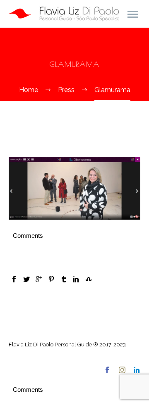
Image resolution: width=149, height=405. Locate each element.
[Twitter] (26, 279)
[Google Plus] (39, 279)
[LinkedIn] (76, 279)
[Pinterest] (51, 279)
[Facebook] (14, 279)
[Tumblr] (63, 279)
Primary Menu (132, 14)
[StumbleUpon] (88, 279)
